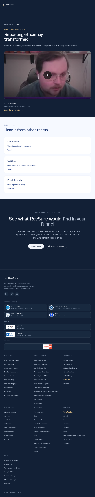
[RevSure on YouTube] (17, 294)
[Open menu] (90, 4)
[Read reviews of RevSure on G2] (47, 346)
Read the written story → (13, 110)
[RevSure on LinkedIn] (6, 294)
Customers (8, 24)
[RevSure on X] (12, 294)
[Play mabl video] (47, 75)
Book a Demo (36, 246)
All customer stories (56, 246)
